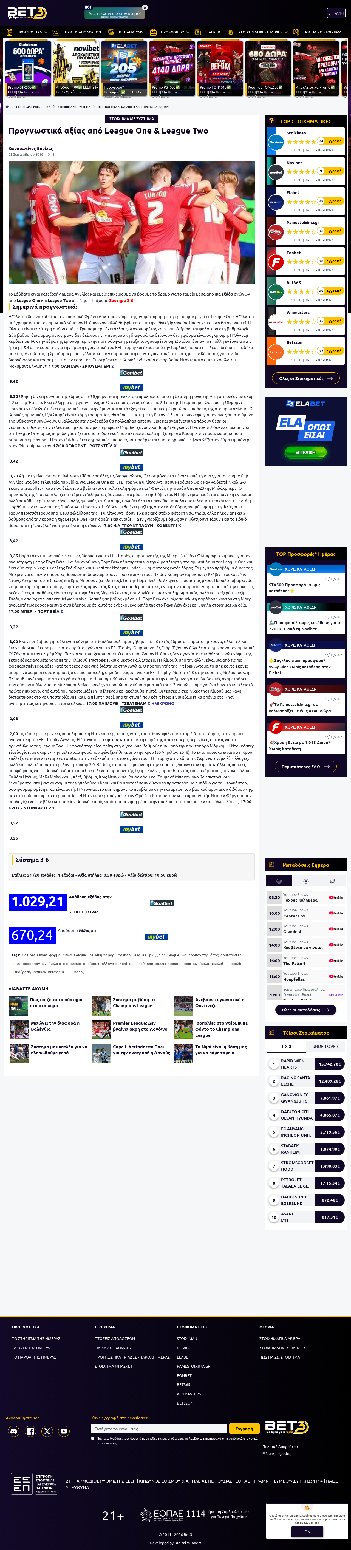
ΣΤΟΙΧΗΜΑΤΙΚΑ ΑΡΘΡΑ (279, 1338)
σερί (133, 963)
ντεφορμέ (56, 972)
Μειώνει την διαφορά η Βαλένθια (55, 1026)
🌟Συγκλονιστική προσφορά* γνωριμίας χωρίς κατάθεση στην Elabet (300, 666)
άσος (214, 955)
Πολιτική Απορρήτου (280, 1446)
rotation (124, 955)
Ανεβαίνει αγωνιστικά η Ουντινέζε (219, 1002)
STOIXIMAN (187, 1338)
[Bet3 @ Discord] (13, 1431)
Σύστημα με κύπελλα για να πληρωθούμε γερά (59, 1049)
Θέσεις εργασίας (276, 1453)
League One (83, 955)
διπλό (67, 955)
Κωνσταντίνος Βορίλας (31, 148)
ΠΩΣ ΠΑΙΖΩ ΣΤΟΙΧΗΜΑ (279, 1357)
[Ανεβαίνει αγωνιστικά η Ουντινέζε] (183, 1006)
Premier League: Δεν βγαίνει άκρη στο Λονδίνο (140, 1026)
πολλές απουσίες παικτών (176, 963)
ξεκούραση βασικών (29, 972)
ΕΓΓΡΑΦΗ (336, 13)
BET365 (183, 1384)
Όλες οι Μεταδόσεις (301, 1010)
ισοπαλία (234, 963)
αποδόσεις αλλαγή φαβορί (105, 963)
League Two (176, 955)
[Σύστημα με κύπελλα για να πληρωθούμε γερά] (19, 1053)
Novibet (294, 162)
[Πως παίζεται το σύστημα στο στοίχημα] (18, 1006)
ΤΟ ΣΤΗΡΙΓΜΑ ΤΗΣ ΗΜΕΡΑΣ (36, 1338)
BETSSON (185, 1403)
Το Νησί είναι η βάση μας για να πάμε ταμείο (221, 1049)
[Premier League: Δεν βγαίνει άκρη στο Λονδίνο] (101, 1029)
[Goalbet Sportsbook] (132, 372)
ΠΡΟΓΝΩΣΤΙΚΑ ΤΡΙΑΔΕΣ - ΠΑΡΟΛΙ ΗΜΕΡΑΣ (132, 1357)
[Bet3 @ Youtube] (64, 1431)
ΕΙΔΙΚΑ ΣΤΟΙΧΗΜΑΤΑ (113, 1347)
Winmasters (298, 312)
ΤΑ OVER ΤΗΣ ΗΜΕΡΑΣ (31, 1347)
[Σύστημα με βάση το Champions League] (101, 1006)
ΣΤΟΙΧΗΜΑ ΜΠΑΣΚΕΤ (113, 1366)
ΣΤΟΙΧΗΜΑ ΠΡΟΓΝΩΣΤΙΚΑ (33, 106)
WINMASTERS (189, 1393)
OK (307, 1531)
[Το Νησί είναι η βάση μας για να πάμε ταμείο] (183, 1053)
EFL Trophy (75, 972)
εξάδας (94, 896)
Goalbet (28, 955)
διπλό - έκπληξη (212, 963)
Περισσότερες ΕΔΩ (301, 766)
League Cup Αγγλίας (148, 955)
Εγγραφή (244, 1428)
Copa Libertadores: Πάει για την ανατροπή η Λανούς (141, 1049)
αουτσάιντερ (231, 955)
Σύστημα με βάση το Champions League (134, 1002)
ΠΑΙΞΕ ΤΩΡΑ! (85, 911)
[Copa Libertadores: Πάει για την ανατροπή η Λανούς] (101, 1053)
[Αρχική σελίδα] (7, 106)
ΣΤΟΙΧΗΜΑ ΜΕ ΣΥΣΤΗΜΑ (74, 106)
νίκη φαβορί (105, 955)
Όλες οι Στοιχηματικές (301, 378)
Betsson (294, 342)
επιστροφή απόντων (30, 963)
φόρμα (55, 955)
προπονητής (198, 955)
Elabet (293, 192)
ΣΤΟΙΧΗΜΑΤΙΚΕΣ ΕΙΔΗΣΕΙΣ (282, 1347)
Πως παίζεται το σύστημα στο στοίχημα (56, 1002)
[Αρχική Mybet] (132, 387)
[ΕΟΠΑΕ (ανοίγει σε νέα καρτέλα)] (194, 1515)
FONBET (184, 1375)
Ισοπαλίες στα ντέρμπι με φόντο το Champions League (221, 1029)
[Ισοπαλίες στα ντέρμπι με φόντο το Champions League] (183, 1029)
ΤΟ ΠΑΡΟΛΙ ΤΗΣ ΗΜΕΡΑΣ (34, 1357)
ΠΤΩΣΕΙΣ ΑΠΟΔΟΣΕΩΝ (115, 1338)
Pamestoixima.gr (303, 222)
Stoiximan (296, 132)
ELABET (183, 1357)
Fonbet (294, 252)
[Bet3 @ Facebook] (30, 1431)
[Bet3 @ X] (47, 1431)
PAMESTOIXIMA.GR (193, 1366)
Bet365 (294, 282)
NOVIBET (185, 1347)
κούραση (145, 963)
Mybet (42, 955)
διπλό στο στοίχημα (65, 963)
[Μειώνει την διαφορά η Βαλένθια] (19, 1029)
